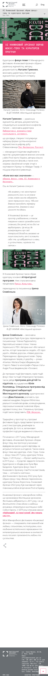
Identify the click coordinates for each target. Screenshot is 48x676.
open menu (24, 5)
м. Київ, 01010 (27, 654)
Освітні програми (32, 675)
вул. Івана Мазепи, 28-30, (32, 652)
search (36, 4)
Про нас (6, 675)
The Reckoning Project (30, 147)
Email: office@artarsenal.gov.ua (31, 657)
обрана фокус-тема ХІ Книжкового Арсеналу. (21, 180)
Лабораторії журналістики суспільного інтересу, (17, 132)
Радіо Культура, (24, 283)
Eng (42, 4)
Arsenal (10, 4)
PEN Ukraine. (34, 412)
